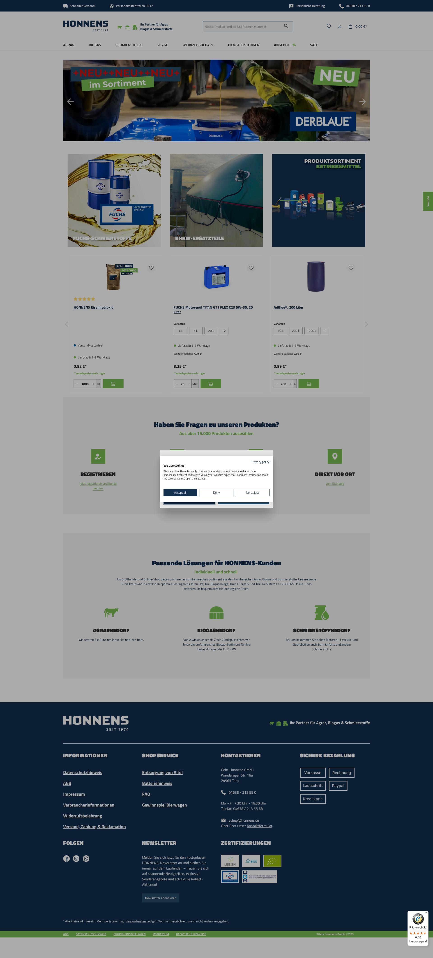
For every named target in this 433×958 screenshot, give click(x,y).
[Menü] (425, 913)
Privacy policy (260, 461)
